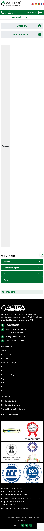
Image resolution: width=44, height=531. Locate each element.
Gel (2, 383)
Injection (7, 261)
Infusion (4, 387)
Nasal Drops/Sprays (8, 363)
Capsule (7, 274)
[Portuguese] (39, 4)
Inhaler (3, 367)
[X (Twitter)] (26, 525)
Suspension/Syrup (8, 355)
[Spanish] (35, 4)
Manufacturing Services (9, 401)
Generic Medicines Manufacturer (13, 409)
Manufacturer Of (22, 34)
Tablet (6, 280)
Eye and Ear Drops (8, 375)
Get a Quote (31, 12)
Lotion (3, 391)
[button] (40, 12)
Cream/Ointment (7, 359)
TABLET (4, 351)
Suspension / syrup (11, 268)
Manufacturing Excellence (10, 405)
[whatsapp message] (42, 254)
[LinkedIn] (30, 525)
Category (22, 26)
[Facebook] (22, 525)
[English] (32, 4)
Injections (4, 371)
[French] (42, 4)
